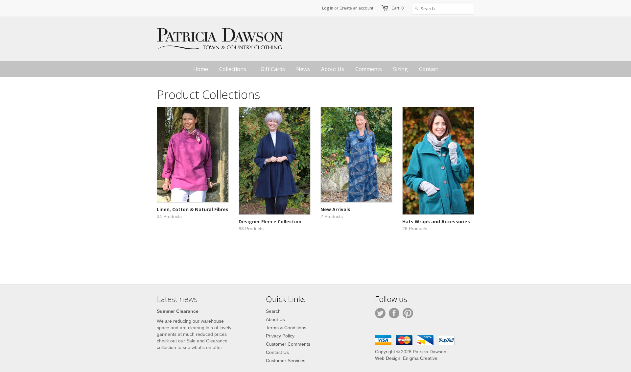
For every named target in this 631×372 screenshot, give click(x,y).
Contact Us (277, 352)
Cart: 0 (397, 8)
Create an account (356, 8)
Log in (327, 8)
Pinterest (408, 313)
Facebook (394, 313)
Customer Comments (288, 344)
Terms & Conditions (286, 327)
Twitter (380, 313)
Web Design (387, 358)
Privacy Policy (280, 335)
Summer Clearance (178, 311)
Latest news (177, 298)
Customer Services (285, 360)
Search (273, 311)
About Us (275, 319)
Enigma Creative (420, 358)
